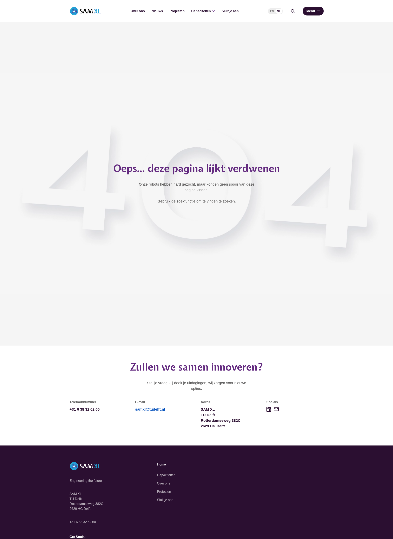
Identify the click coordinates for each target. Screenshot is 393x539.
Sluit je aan (230, 11)
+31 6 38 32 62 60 (83, 522)
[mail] (276, 409)
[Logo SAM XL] (85, 11)
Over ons (138, 11)
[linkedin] (268, 409)
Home (161, 464)
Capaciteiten (201, 11)
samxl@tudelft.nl (150, 409)
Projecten (177, 11)
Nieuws (157, 11)
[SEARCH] (293, 11)
